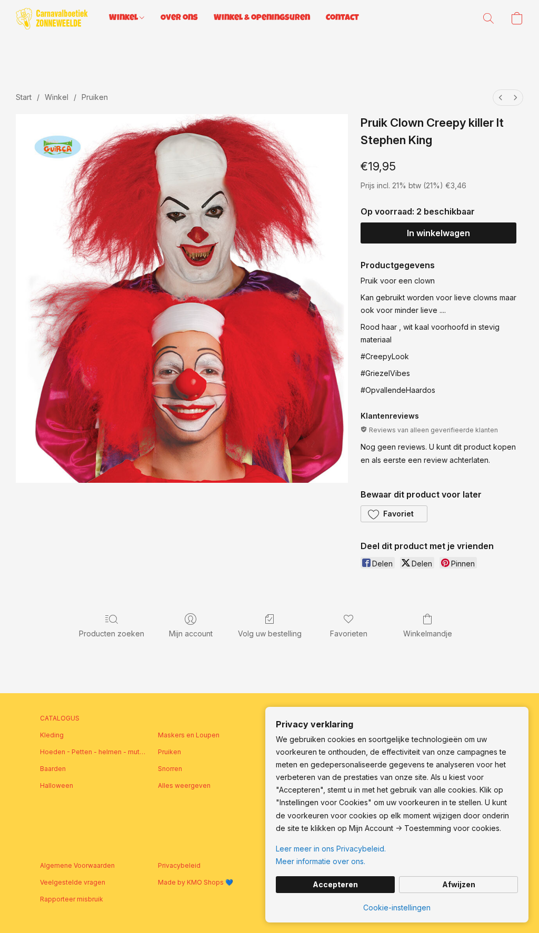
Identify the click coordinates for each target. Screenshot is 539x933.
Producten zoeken (111, 633)
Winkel (124, 18)
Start (24, 97)
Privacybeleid (179, 865)
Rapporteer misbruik (71, 899)
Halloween (56, 785)
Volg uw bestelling (270, 633)
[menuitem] (500, 97)
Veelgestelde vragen (72, 882)
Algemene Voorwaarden (77, 865)
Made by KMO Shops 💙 (195, 882)
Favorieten (348, 633)
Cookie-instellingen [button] (397, 907)
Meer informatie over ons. (320, 861)
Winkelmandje (427, 633)
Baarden (53, 769)
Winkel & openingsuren (262, 18)
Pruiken (95, 97)
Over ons (179, 18)
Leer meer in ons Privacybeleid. (331, 848)
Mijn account (191, 633)
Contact (342, 18)
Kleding (52, 735)
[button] (52, 18)
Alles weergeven (184, 785)
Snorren (170, 769)
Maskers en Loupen (188, 735)
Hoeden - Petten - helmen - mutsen (92, 752)
